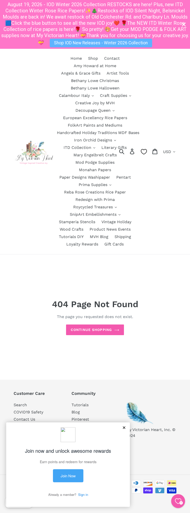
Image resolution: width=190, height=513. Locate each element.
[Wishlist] (143, 151)
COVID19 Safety (28, 412)
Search (20, 405)
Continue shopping (91, 330)
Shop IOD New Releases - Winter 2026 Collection (101, 42)
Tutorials (80, 405)
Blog (75, 412)
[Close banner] (184, 24)
